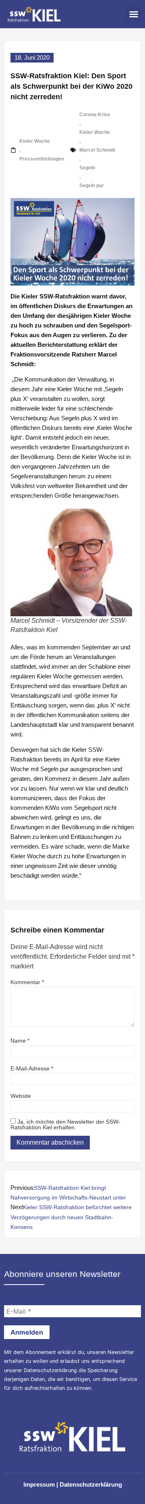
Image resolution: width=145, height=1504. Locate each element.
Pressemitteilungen (41, 159)
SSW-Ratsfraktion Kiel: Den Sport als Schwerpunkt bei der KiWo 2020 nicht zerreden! (71, 86)
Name (19, 1040)
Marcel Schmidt (97, 150)
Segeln (87, 168)
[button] (133, 14)
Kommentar (27, 982)
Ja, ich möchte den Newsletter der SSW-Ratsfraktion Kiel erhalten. (65, 1124)
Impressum (39, 1484)
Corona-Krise (94, 114)
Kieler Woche (34, 141)
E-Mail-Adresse (31, 1068)
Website (20, 1096)
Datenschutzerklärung (50, 1370)
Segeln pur (91, 185)
